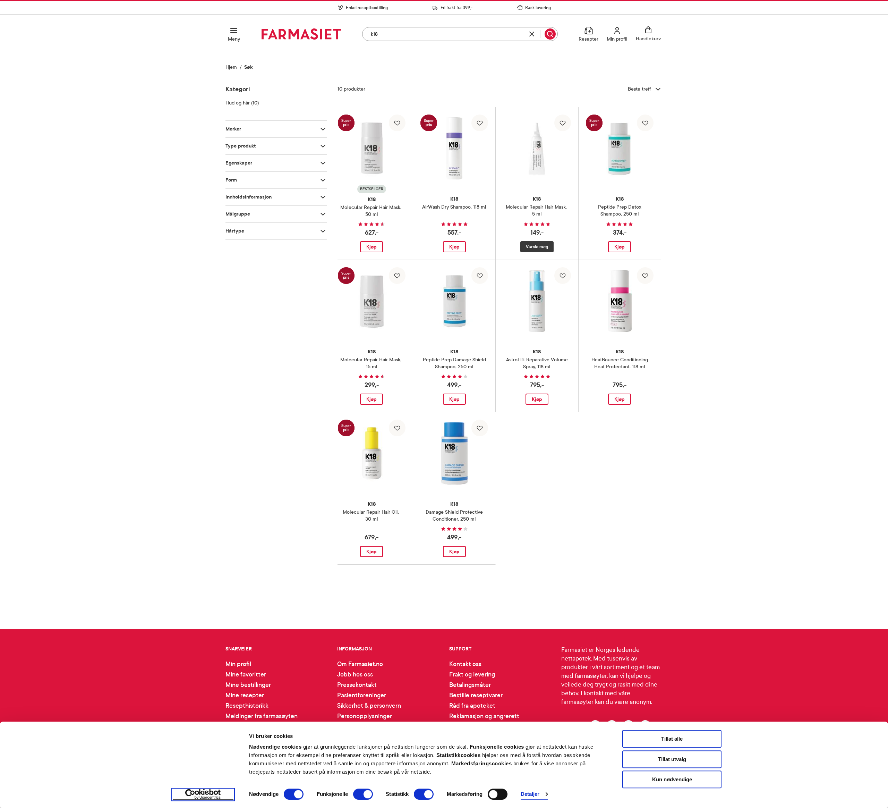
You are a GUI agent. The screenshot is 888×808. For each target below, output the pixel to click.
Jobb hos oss (355, 674)
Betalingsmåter (470, 685)
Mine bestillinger (248, 685)
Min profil (238, 664)
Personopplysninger (364, 716)
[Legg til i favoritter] (397, 123)
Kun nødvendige (672, 779)
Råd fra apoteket (472, 705)
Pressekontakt (357, 685)
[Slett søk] (532, 34)
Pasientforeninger (361, 695)
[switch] (363, 794)
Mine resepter (244, 695)
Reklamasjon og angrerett (484, 716)
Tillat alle (672, 739)
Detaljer (530, 794)
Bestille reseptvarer (476, 695)
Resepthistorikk (246, 705)
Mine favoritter (245, 674)
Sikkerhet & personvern (369, 705)
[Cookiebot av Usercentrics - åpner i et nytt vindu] (203, 794)
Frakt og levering (472, 674)
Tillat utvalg (672, 759)
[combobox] (460, 34)
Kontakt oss (465, 664)
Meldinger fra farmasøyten (261, 716)
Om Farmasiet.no (360, 664)
